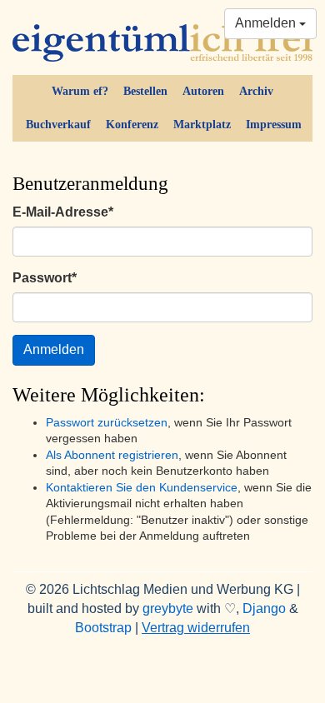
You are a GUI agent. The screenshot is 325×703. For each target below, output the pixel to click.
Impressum (274, 124)
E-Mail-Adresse (62, 212)
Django (264, 608)
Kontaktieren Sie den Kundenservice (142, 487)
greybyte (167, 608)
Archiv (256, 91)
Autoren (203, 91)
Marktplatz (202, 124)
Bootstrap (103, 628)
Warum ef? (80, 91)
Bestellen (145, 91)
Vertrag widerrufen (196, 628)
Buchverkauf (58, 124)
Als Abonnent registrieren (112, 455)
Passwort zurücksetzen (107, 422)
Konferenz (132, 124)
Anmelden (267, 23)
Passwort (44, 278)
